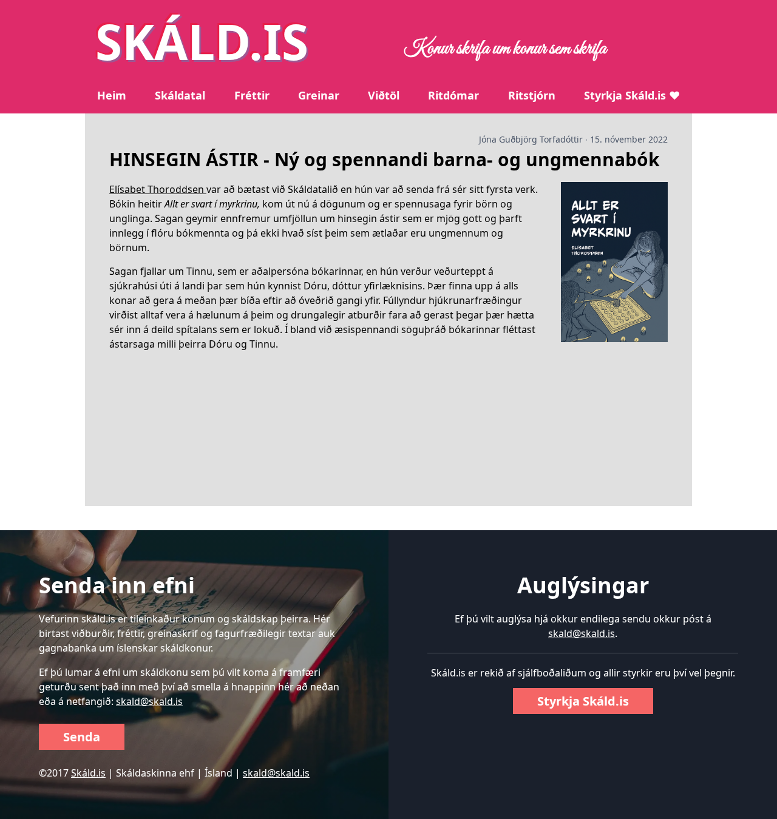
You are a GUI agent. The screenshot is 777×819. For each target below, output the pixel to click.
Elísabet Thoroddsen (157, 189)
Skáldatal (180, 95)
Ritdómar (453, 95)
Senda (81, 737)
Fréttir (252, 95)
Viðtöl (383, 95)
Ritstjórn (531, 95)
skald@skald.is (149, 701)
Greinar (318, 95)
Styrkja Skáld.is (583, 701)
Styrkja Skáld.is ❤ (632, 95)
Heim (111, 95)
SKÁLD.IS (201, 41)
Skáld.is (88, 773)
